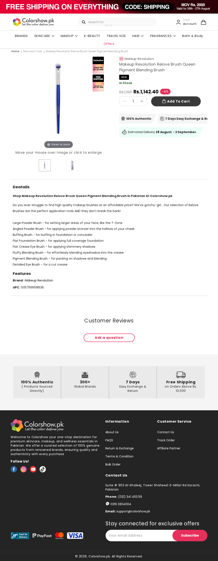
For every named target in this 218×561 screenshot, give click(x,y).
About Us (112, 432)
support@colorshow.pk (133, 511)
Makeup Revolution (139, 59)
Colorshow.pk (99, 556)
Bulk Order (112, 464)
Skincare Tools (32, 51)
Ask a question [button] (109, 337)
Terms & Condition (119, 456)
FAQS (109, 440)
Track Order (166, 440)
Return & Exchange (119, 448)
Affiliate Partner (168, 448)
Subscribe (190, 535)
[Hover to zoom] (58, 101)
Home (15, 51)
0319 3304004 (120, 504)
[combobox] (117, 22)
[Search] (84, 22)
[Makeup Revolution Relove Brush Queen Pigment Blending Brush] (45, 165)
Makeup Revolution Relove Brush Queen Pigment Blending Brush (87, 51)
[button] (203, 22)
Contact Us (165, 432)
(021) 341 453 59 (130, 497)
